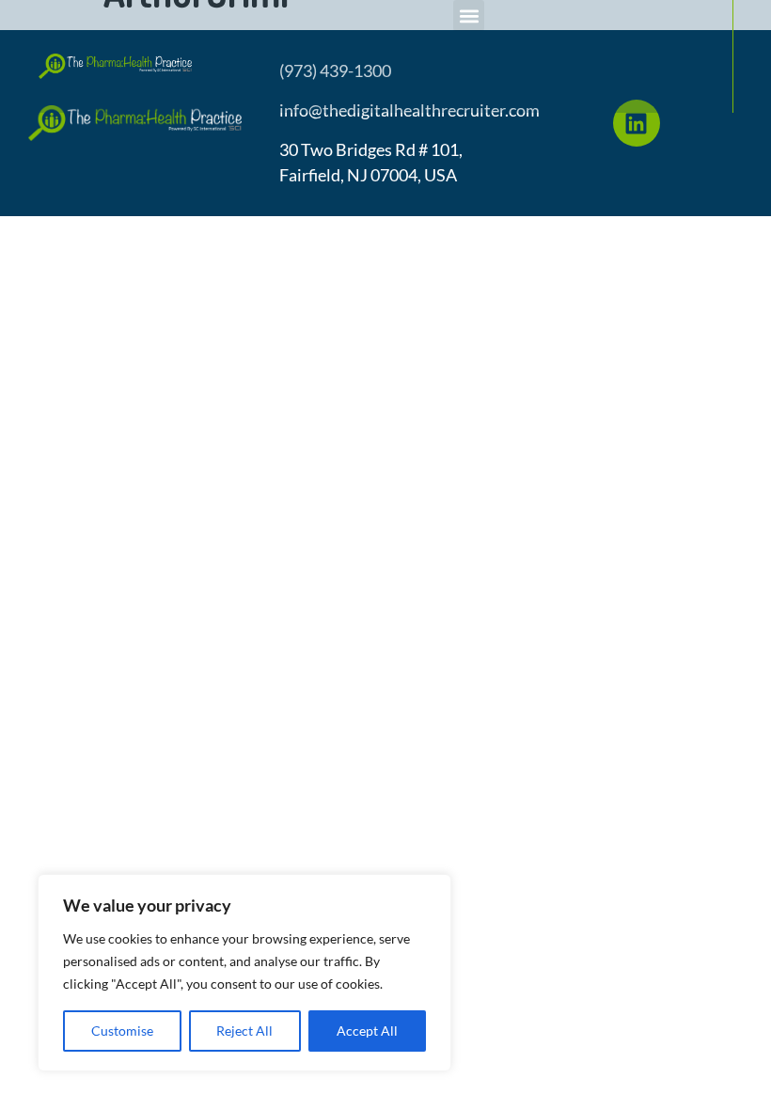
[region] (244, 972)
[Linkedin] (636, 123)
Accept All (367, 1031)
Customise (122, 1031)
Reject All (244, 1031)
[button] (468, 15)
